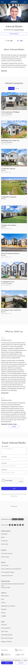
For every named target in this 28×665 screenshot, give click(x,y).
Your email (3, 463)
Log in (24, 1)
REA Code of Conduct (7, 638)
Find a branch (4, 565)
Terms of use (4, 631)
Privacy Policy (14, 496)
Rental (3, 537)
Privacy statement (6, 628)
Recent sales (4, 544)
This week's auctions (6, 553)
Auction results (5, 556)
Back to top (14, 506)
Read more (4, 70)
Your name (3, 456)
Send (14, 488)
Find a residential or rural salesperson (11, 568)
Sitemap (3, 612)
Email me (21, 662)
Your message (4, 446)
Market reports (5, 595)
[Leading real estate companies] (21, 654)
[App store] (14, 519)
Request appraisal (14, 33)
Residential (4, 534)
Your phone (4, 469)
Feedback (3, 609)
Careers (3, 602)
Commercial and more (7, 575)
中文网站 (3, 616)
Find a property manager (7, 572)
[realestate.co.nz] (21, 650)
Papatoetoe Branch (19, 29)
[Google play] (21, 519)
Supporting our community (8, 606)
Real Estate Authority (6, 634)
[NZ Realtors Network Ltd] (7, 654)
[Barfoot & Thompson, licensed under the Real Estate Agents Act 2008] (14, 2)
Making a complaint (6, 641)
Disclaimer (4, 624)
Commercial (4, 540)
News (2, 599)
